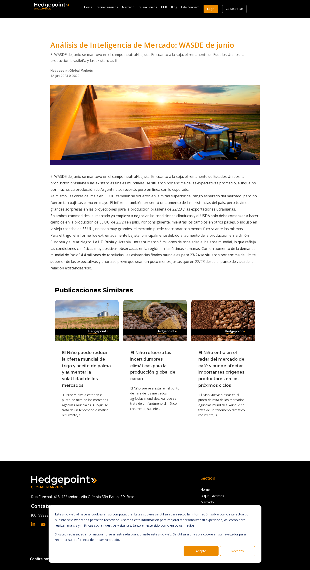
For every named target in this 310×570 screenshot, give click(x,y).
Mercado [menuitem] (128, 7)
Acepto (201, 551)
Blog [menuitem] (174, 7)
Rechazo (237, 551)
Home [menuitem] (88, 7)
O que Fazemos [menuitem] (107, 7)
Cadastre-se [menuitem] (234, 9)
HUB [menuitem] (164, 7)
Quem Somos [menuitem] (147, 7)
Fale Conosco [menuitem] (190, 7)
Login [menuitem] (210, 9)
